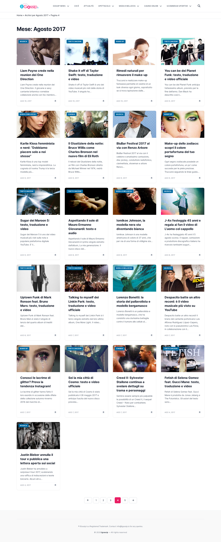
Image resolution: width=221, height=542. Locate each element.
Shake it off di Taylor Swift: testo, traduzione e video (85, 75)
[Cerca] (199, 6)
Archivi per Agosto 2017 (36, 15)
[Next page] (133, 500)
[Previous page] (88, 500)
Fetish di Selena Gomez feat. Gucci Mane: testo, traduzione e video (182, 382)
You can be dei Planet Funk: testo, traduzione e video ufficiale (181, 75)
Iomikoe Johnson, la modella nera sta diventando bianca (131, 225)
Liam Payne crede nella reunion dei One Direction (37, 75)
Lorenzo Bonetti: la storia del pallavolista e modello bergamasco (133, 302)
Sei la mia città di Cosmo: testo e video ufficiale (83, 382)
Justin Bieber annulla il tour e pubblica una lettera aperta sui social (37, 459)
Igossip (105, 532)
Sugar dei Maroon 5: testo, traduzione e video (35, 225)
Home (19, 15)
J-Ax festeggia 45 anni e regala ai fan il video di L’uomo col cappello (183, 225)
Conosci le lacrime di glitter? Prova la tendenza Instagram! (35, 382)
